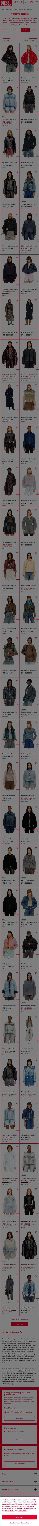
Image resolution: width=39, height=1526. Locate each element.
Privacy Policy (9, 1510)
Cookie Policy (22, 1510)
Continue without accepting (19, 1523)
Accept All (19, 1517)
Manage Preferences (24, 1508)
